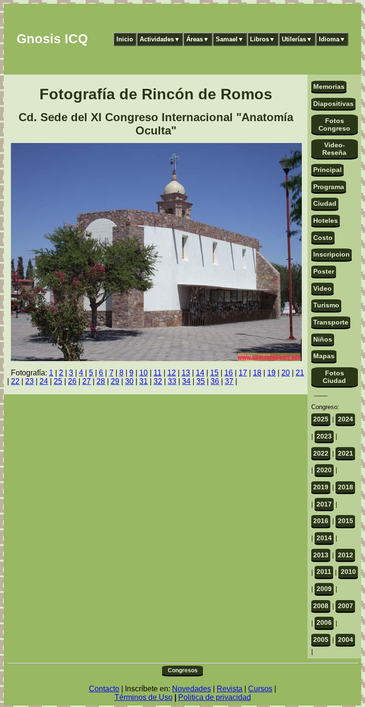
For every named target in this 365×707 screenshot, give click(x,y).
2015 (345, 521)
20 (285, 373)
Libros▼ (262, 39)
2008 (320, 606)
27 (86, 381)
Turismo (326, 305)
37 (229, 381)
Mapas (324, 356)
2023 (324, 436)
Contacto (104, 689)
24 (43, 381)
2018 (345, 487)
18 (257, 373)
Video (322, 288)
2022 (320, 453)
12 (171, 373)
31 (143, 381)
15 (214, 373)
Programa (328, 187)
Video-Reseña (334, 148)
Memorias (329, 86)
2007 (345, 606)
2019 (320, 487)
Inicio (124, 39)
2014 (324, 538)
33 (172, 381)
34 (186, 381)
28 (100, 381)
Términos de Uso (144, 697)
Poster (323, 271)
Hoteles (325, 220)
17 (243, 373)
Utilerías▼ (297, 39)
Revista (229, 689)
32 (158, 381)
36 (215, 381)
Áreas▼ (197, 39)
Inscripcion (331, 254)
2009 (324, 588)
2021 (345, 453)
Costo (323, 237)
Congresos (183, 670)
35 (200, 381)
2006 (324, 622)
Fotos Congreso (334, 124)
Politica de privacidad (214, 697)
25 (58, 381)
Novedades (191, 689)
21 (300, 373)
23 (29, 381)
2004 (345, 639)
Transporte (330, 322)
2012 (345, 555)
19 (271, 373)
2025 (320, 419)
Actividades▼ (160, 39)
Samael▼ (230, 39)
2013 (320, 555)
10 (143, 373)
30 (129, 381)
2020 (324, 470)
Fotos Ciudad (334, 376)
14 (200, 373)
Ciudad (324, 203)
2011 (324, 571)
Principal (327, 169)
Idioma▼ (332, 39)
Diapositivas (333, 103)
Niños (322, 339)
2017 (324, 504)
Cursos (260, 689)
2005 (320, 639)
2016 (320, 521)
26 (72, 381)
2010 (348, 571)
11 (158, 373)
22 (15, 381)
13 (186, 373)
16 (228, 373)
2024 (345, 419)
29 (115, 381)
